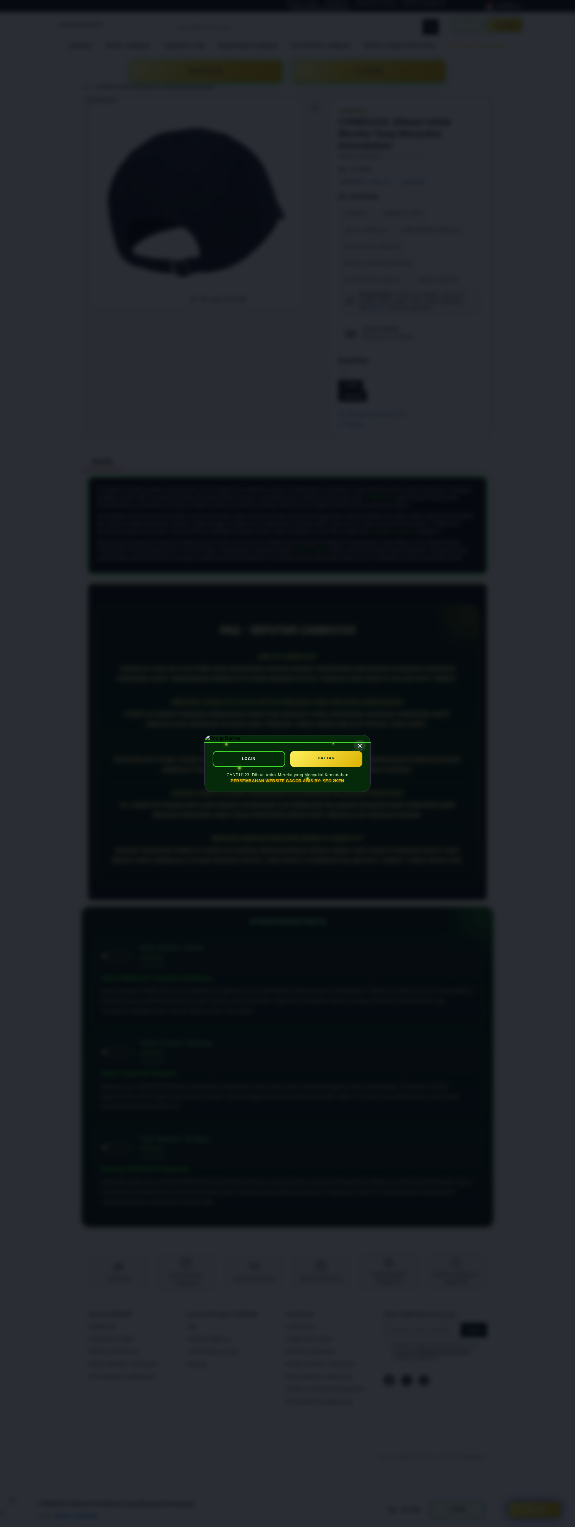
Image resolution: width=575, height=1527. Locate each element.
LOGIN (249, 759)
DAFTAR (326, 758)
